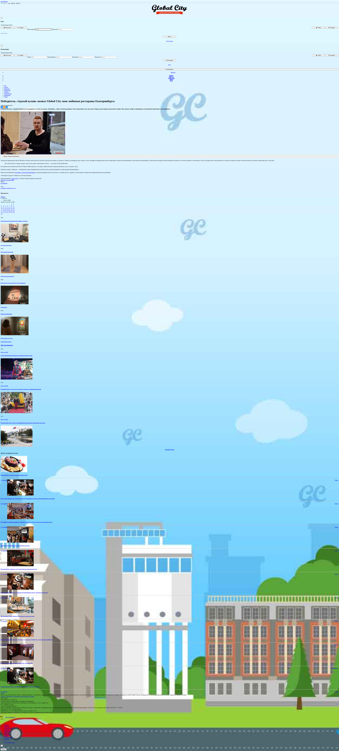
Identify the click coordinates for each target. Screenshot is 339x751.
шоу (12, 188)
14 (9, 208)
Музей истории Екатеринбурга (7, 276)
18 (4, 210)
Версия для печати (6, 180)
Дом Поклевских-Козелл (6, 245)
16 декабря (4, 668)
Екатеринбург (169, 69)
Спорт (6, 87)
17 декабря (4, 621)
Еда (171, 81)
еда (15, 188)
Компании (7, 95)
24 (1, 212)
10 (1, 208)
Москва (173, 72)
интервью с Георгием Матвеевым (25, 172)
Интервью (7, 734)
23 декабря (4, 480)
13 (8, 208)
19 (6, 210)
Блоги (6, 736)
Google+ (21, 27)
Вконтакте (8, 27)
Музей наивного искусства (7, 338)
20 (8, 210)
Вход (169, 64)
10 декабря (4, 691)
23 (13, 210)
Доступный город (9, 741)
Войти (169, 36)
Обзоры (6, 730)
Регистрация (169, 41)
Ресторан (8, 188)
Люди (171, 79)
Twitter (319, 27)
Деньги (6, 92)
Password (54, 29)
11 (4, 208)
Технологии (7, 93)
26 (6, 212)
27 (8, 212)
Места (171, 77)
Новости (6, 726)
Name (29, 57)
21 (9, 210)
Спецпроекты (8, 737)
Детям (336, 691)
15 (11, 208)
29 (11, 212)
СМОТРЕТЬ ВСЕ (6, 342)
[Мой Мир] (7, 107)
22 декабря (4, 503)
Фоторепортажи (9, 728)
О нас (2, 693)
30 (13, 212)
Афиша (3, 197)
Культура (7, 89)
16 (13, 208)
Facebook (332, 27)
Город (171, 75)
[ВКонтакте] (2, 107)
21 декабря (4, 550)
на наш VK (14, 178)
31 (1, 214)
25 (4, 212)
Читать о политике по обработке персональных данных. (18, 696)
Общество (7, 90)
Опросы (6, 739)
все (5, 85)
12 (6, 208)
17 (1, 210)
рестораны (3, 188)
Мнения (6, 733)
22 (11, 210)
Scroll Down (4, 1)
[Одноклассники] (4, 107)
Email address (31, 29)
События (171, 78)
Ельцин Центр (4, 307)
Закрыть (3, 749)
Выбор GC (7, 731)
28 (9, 212)
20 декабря (4, 597)
